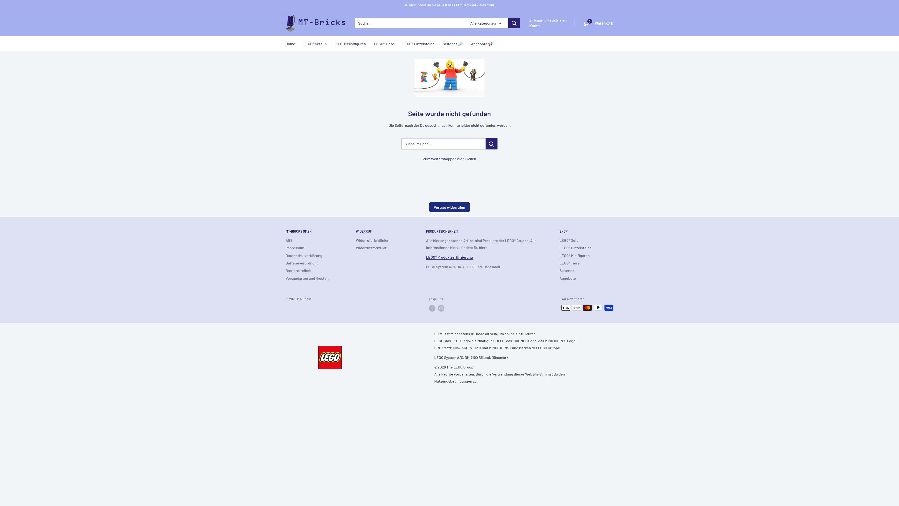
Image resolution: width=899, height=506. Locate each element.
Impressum (295, 248)
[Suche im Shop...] (491, 143)
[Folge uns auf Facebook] (432, 308)
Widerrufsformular (371, 248)
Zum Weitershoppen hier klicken (449, 158)
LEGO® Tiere (384, 43)
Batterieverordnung (302, 263)
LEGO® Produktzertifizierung (449, 257)
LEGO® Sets (312, 43)
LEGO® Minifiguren (351, 43)
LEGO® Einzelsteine (418, 43)
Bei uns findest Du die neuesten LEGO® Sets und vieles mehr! (450, 5)
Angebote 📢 (482, 43)
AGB (289, 240)
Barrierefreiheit (299, 270)
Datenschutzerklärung (304, 255)
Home (290, 43)
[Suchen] (514, 23)
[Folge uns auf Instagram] (441, 308)
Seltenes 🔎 (453, 43)
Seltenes (567, 270)
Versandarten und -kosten (307, 278)
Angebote (568, 278)
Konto (534, 25)
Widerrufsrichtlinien (372, 240)
